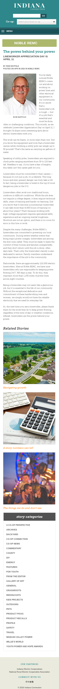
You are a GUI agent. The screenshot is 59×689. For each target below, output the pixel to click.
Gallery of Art (15, 581)
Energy (10, 562)
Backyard (12, 534)
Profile (10, 623)
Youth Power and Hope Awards (24, 646)
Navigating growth (14, 387)
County (10, 553)
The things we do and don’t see (22, 508)
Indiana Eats (13, 595)
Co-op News (13, 544)
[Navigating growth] (29, 359)
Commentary (13, 548)
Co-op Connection (17, 539)
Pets (9, 609)
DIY (8, 558)
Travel (10, 632)
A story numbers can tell (18, 447)
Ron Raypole (12, 66)
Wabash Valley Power (19, 637)
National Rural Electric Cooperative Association (29, 672)
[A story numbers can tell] (29, 419)
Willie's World (14, 642)
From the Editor (16, 576)
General (11, 586)
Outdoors (12, 604)
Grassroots (13, 590)
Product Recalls (16, 618)
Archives (11, 530)
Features (11, 567)
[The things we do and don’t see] (29, 479)
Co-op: (10, 21)
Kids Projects (14, 600)
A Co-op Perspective (18, 525)
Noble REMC (34, 69)
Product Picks (14, 614)
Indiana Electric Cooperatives (29, 669)
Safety (10, 628)
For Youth (12, 572)
